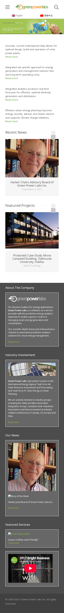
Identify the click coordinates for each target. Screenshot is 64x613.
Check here (13, 542)
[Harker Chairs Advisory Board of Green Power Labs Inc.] (32, 158)
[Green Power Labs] (32, 6)
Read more (11, 56)
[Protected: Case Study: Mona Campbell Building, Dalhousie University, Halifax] (32, 231)
